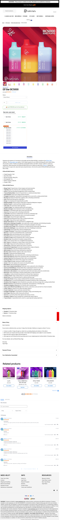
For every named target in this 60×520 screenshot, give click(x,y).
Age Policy (23, 480)
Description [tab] (29, 156)
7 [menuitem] (32, 468)
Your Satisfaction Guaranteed (9, 355)
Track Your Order (5, 478)
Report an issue (57, 316)
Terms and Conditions (26, 487)
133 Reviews (14, 91)
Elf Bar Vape (49, 160)
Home (3, 22)
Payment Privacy (6, 350)
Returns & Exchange (5, 483)
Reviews (23, 483)
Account (54, 11)
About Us (23, 478)
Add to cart (17, 102)
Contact (2, 480)
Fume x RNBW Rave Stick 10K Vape (22, 381)
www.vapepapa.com (20, 501)
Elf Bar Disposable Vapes (15, 22)
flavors (45, 165)
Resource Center (46, 478)
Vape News (44, 483)
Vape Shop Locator (46, 480)
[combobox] (7, 411)
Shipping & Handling (5, 481)
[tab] (2, 399)
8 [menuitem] (33, 468)
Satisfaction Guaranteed (6, 487)
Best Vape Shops (46, 481)
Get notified (8, 385)
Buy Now (22, 387)
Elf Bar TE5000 (36, 381)
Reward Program (25, 481)
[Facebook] (54, 490)
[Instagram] (57, 490)
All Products (8, 22)
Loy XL (8, 381)
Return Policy (5, 322)
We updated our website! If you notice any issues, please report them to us (29, 4)
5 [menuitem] (29, 468)
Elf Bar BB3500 (50, 381)
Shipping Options (6, 308)
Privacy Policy (24, 485)
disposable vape (14, 162)
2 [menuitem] (25, 468)
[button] (29, 20)
